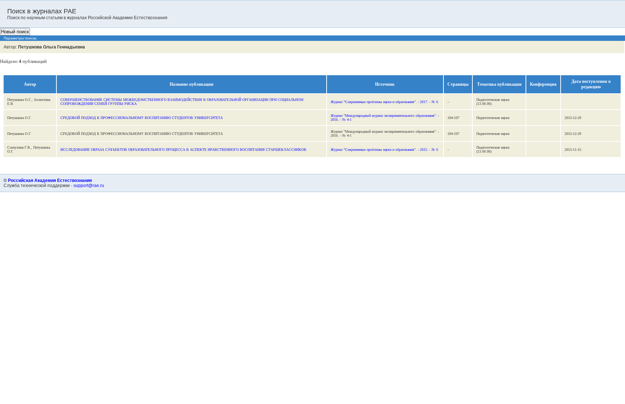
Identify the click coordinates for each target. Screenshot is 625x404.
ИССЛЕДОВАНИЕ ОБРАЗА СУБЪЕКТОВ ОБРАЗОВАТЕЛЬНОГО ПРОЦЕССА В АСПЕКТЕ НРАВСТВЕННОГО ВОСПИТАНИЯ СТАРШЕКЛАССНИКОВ (183, 150)
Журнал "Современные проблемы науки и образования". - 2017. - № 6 (384, 102)
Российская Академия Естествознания (50, 180)
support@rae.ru (88, 185)
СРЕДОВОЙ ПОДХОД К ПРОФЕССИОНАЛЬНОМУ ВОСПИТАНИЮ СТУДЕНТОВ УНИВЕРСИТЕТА (141, 118)
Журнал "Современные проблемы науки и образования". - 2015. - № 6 (384, 150)
